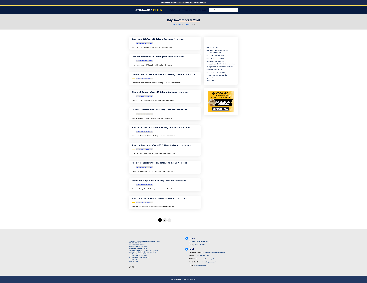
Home (173, 24)
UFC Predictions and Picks (216, 72)
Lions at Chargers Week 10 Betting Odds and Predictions (159, 109)
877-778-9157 (200, 245)
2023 (179, 24)
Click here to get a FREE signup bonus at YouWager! (183, 3)
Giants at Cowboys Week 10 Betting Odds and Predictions (160, 92)
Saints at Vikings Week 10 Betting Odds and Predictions (159, 180)
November (188, 24)
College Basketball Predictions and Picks (221, 64)
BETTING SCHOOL (212, 47)
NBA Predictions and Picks (216, 58)
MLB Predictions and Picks (215, 61)
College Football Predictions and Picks (220, 67)
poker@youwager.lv (201, 265)
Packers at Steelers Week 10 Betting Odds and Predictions (160, 163)
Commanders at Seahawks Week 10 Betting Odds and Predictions (164, 74)
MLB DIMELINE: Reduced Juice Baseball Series (144, 241)
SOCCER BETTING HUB (214, 53)
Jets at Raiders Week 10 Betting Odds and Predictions (158, 56)
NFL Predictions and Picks (144, 43)
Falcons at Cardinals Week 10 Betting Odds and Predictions (161, 127)
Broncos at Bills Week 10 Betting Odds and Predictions (158, 39)
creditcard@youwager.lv (208, 262)
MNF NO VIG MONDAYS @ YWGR (217, 50)
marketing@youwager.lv (205, 259)
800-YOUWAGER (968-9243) (199, 242)
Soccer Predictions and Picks (217, 75)
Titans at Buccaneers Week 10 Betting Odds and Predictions (161, 145)
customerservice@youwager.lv (214, 252)
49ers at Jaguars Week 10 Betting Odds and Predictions (159, 198)
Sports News (211, 78)
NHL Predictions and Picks (215, 69)
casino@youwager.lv (202, 256)
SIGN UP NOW (211, 81)
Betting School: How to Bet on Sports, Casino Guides (188, 10)
